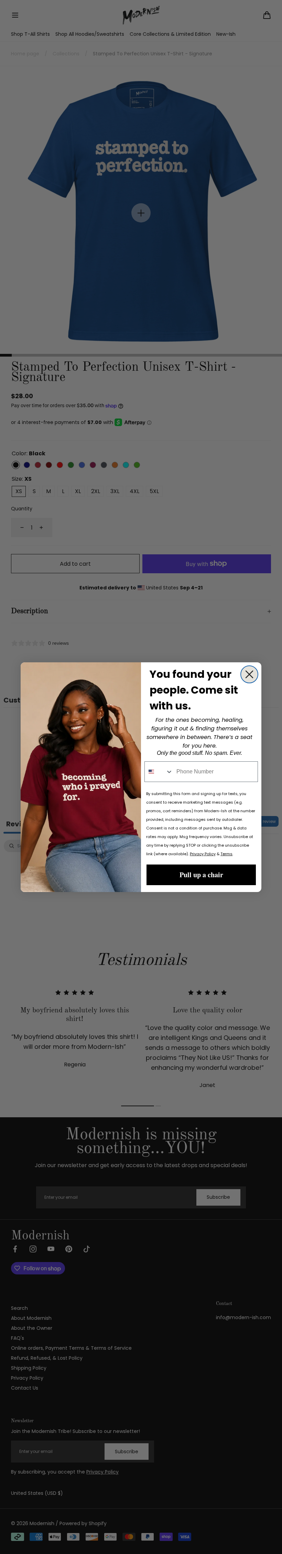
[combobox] (159, 772)
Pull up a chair (201, 875)
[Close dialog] (249, 674)
